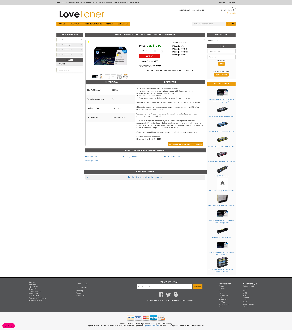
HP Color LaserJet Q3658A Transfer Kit (221, 191)
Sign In (224, 10)
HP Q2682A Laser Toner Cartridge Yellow (221, 146)
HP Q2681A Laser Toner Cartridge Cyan (221, 131)
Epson (221, 286)
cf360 (245, 288)
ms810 (221, 297)
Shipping (221, 2)
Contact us (123, 24)
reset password (221, 60)
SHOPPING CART (221, 35)
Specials (109, 24)
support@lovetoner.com (151, 326)
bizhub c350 (223, 300)
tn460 (245, 293)
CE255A (245, 300)
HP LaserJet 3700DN (179, 49)
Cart (230, 10)
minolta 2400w (248, 304)
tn (220, 291)
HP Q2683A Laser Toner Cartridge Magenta (221, 161)
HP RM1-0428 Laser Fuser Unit (221, 237)
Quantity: (144, 50)
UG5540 (246, 297)
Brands (62, 24)
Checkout (32, 289)
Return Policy (34, 293)
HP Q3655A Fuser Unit (221, 176)
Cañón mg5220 (248, 286)
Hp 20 (221, 293)
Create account (221, 75)
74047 (245, 302)
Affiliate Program (35, 300)
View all (62, 64)
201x (244, 291)
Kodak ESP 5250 (225, 304)
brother (222, 288)
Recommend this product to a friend (185, 144)
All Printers (33, 284)
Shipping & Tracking (93, 24)
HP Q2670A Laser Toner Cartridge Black (221, 116)
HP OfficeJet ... (224, 295)
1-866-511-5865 (184, 10)
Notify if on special (148, 61)
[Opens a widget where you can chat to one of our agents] (8, 326)
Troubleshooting (35, 291)
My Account (75, 24)
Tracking (231, 2)
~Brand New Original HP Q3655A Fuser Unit (221, 205)
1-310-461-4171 (198, 10)
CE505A (245, 306)
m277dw (222, 302)
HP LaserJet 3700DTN (180, 52)
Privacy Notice (34, 296)
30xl (244, 295)
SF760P (221, 306)
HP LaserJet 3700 (178, 46)
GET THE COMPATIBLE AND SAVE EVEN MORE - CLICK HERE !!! (170, 70)
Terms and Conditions (37, 298)
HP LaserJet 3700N (179, 55)
